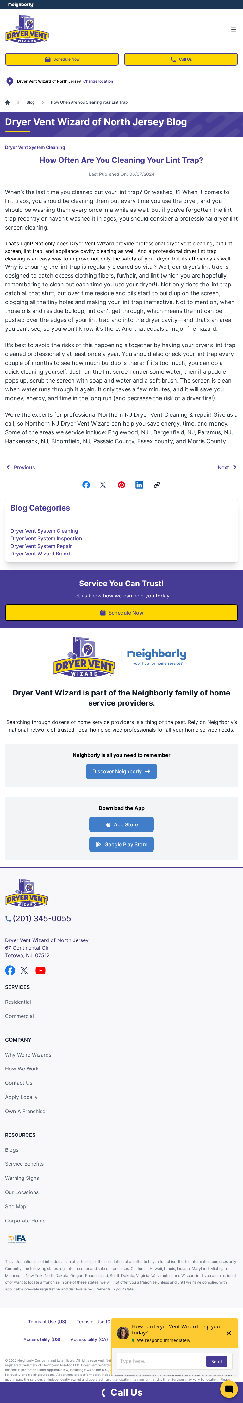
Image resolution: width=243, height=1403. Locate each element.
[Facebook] (86, 485)
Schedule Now (66, 59)
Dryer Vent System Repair (41, 546)
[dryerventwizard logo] (121, 893)
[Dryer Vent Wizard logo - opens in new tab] (84, 657)
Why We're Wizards (28, 1054)
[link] (157, 485)
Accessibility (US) (41, 1339)
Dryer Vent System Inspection (46, 538)
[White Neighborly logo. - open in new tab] (21, 5)
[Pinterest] (121, 485)
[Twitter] (104, 485)
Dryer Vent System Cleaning (35, 147)
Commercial (19, 1016)
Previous (24, 467)
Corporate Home (25, 1220)
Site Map (15, 1206)
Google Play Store (125, 844)
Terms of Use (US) (47, 1321)
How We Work (22, 1068)
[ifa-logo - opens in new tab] (16, 1239)
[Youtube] (40, 970)
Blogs (11, 1150)
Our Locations (22, 1192)
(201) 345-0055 (42, 918)
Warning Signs (22, 1178)
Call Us (185, 59)
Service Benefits (24, 1164)
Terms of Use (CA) (96, 1321)
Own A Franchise (25, 1111)
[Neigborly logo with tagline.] (158, 657)
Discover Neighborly (117, 771)
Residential (18, 1002)
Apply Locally (21, 1097)
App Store (126, 824)
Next (223, 467)
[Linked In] (139, 485)
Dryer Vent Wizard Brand (40, 553)
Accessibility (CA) (89, 1339)
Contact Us (18, 1083)
